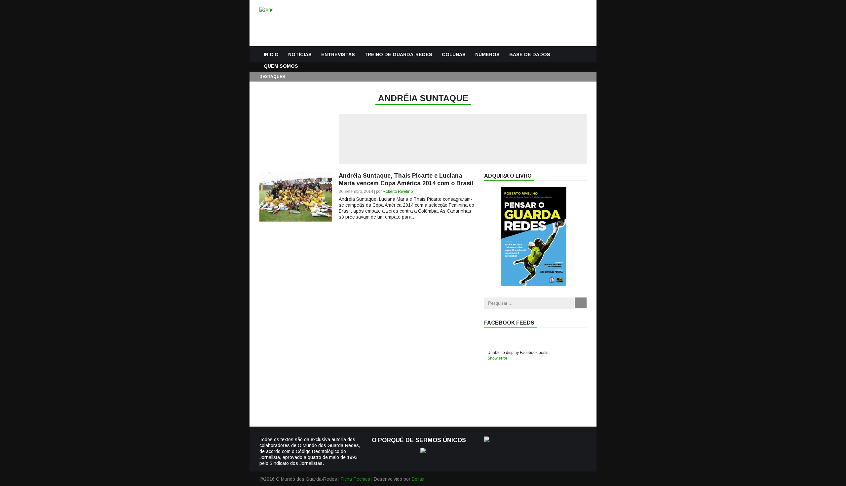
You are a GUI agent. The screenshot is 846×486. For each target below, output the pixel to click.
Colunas (454, 54)
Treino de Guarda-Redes (398, 54)
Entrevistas (338, 54)
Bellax (418, 479)
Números (487, 54)
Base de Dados (529, 54)
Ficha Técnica (355, 479)
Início (271, 54)
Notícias (300, 54)
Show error (497, 358)
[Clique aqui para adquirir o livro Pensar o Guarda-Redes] (533, 284)
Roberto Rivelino (398, 191)
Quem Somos (281, 66)
